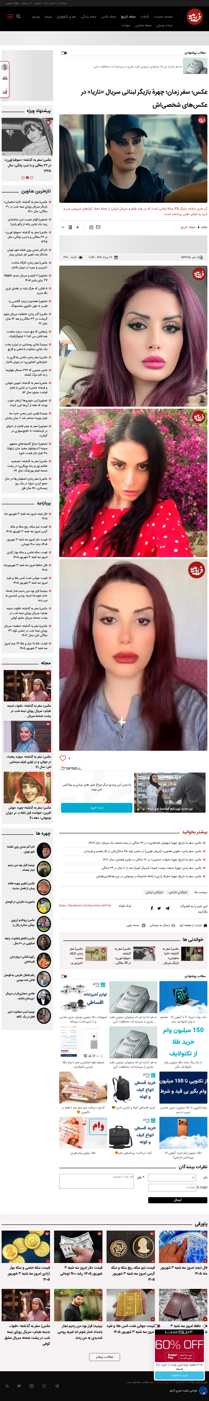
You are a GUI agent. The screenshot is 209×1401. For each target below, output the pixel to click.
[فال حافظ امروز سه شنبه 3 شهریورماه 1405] (183, 1305)
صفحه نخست (163, 17)
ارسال (177, 1200)
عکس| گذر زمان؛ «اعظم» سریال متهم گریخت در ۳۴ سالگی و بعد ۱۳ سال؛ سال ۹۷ (25, 319)
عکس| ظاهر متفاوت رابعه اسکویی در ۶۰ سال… (20, 941)
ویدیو (36, 17)
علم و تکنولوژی (66, 17)
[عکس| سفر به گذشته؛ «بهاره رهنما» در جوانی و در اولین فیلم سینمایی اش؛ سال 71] (27, 736)
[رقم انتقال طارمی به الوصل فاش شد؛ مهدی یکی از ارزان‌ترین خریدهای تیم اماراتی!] (44, 979)
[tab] (31, 177)
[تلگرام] (167, 909)
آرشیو (38, 3)
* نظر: (140, 1177)
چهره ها (43, 833)
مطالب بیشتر (104, 1357)
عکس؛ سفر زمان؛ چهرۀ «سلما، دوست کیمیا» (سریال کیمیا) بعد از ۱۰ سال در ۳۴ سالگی (152, 868)
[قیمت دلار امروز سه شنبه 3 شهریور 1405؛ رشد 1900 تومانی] (78, 1247)
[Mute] (143, 809)
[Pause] (138, 809)
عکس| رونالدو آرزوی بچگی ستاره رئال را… (22, 923)
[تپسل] (63, 768)
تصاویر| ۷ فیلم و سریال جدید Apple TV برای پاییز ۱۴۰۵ (25, 278)
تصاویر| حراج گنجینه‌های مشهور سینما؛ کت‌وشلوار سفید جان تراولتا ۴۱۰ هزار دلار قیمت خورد (27, 449)
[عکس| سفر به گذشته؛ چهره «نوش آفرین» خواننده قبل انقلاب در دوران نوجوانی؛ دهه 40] (27, 787)
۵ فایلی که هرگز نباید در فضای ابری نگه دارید (26, 291)
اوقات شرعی (12, 3)
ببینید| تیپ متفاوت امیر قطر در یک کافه (21, 1014)
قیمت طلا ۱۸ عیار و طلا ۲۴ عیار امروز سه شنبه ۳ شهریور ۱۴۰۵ (25, 646)
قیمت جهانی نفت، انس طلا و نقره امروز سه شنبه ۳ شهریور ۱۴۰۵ (27, 580)
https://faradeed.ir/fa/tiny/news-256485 (85, 906)
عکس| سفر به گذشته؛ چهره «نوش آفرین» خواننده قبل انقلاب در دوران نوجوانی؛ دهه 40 (28, 813)
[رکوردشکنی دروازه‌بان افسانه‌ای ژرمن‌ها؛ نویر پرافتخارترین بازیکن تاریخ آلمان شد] (44, 961)
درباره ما (63, 3)
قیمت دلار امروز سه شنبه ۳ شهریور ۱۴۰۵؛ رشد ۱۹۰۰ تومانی (27, 542)
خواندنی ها (193, 940)
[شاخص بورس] (5, 92)
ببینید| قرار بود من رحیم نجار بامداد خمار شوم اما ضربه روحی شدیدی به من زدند (26, 596)
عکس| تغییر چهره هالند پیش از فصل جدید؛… (21, 886)
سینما (48, 17)
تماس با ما (49, 3)
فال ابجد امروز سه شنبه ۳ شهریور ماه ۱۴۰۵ (25, 516)
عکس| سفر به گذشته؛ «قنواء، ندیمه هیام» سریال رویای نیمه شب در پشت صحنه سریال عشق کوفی (27, 613)
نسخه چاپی (133, 925)
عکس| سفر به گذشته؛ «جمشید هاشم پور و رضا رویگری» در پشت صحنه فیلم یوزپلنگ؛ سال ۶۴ (27, 466)
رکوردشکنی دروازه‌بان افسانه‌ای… (22, 959)
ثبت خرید (96, 807)
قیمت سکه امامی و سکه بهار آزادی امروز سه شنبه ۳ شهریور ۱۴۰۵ (27, 555)
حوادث (125, 25)
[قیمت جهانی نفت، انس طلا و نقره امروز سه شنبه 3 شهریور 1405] (131, 1305)
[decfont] (63, 228)
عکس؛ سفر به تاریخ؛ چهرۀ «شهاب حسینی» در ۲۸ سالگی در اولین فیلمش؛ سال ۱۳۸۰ (152, 859)
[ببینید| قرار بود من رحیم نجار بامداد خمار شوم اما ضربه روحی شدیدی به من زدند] (44, 869)
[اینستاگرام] (44, 1386)
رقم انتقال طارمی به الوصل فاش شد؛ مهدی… (19, 978)
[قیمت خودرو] (5, 79)
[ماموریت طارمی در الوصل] (44, 906)
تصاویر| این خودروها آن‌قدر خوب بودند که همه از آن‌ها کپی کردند (27, 403)
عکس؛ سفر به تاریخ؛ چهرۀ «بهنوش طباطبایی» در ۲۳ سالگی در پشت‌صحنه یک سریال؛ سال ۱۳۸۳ (145, 843)
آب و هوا (27, 3)
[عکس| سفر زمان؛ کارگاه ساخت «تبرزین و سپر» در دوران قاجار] (96, 954)
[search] (18, 17)
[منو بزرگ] (10, 17)
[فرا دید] (195, 17)
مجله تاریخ (128, 17)
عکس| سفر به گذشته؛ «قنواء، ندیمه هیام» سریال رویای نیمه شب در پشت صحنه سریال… (29, 711)
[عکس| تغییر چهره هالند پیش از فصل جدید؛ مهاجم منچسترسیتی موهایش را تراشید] (44, 887)
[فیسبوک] (152, 909)
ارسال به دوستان (160, 925)
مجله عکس (108, 17)
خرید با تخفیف (179, 1375)
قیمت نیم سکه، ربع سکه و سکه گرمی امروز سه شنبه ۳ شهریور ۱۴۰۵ (26, 529)
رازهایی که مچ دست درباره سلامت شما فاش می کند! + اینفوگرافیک (26, 334)
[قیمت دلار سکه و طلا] (5, 68)
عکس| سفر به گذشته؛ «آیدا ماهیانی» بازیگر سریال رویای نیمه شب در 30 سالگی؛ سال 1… (170, 965)
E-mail (202, 1187)
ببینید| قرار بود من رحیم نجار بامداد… (21, 868)
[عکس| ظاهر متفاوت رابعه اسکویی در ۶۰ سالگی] (44, 942)
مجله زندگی (88, 17)
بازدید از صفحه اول (190, 925)
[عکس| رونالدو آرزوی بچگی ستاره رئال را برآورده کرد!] (44, 924)
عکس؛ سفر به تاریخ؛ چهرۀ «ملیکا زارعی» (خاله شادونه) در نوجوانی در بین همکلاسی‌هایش (149, 876)
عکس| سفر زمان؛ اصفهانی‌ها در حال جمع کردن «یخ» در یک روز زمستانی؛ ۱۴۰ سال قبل (26, 484)
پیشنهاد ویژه (39, 111)
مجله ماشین (143, 25)
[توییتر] (159, 909)
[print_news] (91, 228)
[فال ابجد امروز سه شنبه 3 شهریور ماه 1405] (183, 1247)
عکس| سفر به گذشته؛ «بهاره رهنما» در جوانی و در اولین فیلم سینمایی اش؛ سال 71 (28, 762)
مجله (46, 663)
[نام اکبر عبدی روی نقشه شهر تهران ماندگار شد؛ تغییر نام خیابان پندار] (44, 850)
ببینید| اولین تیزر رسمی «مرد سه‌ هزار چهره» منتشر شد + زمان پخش (26, 416)
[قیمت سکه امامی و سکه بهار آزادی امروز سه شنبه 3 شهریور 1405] (26, 1247)
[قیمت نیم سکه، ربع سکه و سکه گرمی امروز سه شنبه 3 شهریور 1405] (131, 1247)
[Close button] (203, 1326)
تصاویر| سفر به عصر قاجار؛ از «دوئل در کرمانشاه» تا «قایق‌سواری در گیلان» (26, 431)
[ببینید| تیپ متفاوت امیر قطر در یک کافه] (44, 1016)
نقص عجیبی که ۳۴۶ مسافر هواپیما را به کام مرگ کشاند (26, 372)
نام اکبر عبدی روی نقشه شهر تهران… (21, 849)
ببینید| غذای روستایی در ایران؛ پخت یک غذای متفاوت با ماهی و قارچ (26, 347)
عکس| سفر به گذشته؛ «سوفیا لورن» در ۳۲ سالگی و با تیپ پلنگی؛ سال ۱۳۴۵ (26, 237)
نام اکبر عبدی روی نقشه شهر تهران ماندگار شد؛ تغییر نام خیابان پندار (27, 252)
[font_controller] (77, 228)
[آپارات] (31, 1386)
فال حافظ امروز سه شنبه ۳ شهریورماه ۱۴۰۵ (25, 567)
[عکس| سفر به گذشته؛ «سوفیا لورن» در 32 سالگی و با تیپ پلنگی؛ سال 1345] (144, 954)
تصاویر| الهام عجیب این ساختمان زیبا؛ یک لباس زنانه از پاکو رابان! (27, 222)
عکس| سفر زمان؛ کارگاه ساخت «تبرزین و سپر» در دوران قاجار (74, 961)
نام (205, 1177)
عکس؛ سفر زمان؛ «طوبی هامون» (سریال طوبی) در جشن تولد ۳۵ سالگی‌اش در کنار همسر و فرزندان (143, 851)
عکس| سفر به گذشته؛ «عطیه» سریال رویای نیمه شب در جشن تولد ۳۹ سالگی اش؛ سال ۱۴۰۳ (25, 631)
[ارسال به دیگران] (98, 228)
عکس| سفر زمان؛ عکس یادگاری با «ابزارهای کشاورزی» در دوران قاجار (26, 359)
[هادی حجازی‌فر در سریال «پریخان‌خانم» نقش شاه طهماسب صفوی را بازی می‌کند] (44, 997)
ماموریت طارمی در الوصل (20, 902)
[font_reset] (70, 228)
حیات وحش (164, 25)
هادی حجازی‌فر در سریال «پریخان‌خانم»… (20, 996)
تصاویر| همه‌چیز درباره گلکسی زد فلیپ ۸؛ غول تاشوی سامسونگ (27, 303)
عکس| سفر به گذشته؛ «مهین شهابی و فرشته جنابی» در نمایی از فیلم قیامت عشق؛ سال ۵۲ (26, 388)
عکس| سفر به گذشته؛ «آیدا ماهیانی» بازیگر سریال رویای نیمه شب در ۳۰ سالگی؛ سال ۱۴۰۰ (25, 207)
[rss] (7, 1387)
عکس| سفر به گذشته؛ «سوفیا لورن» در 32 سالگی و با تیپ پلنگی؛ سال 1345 (123, 963)
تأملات (144, 17)
